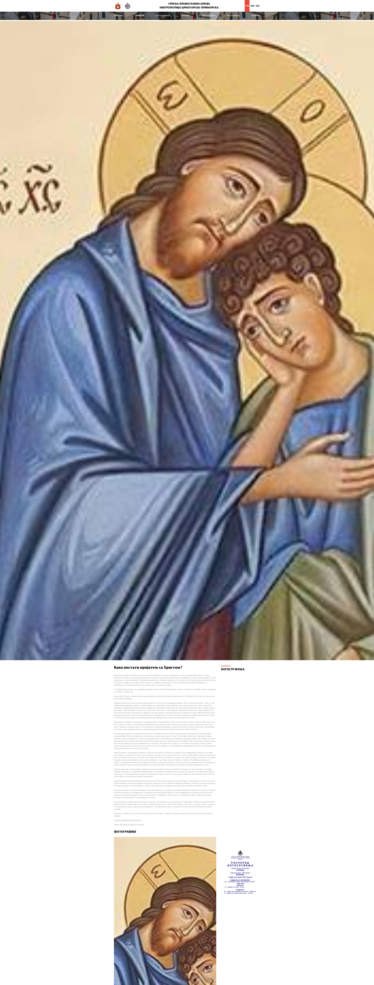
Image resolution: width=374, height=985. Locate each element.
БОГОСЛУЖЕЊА (163, 16)
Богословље (233, 16)
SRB (252, 6)
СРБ (247, 6)
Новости (139, 15)
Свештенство (208, 16)
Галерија (255, 16)
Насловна (119, 16)
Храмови (185, 16)
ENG (258, 6)
